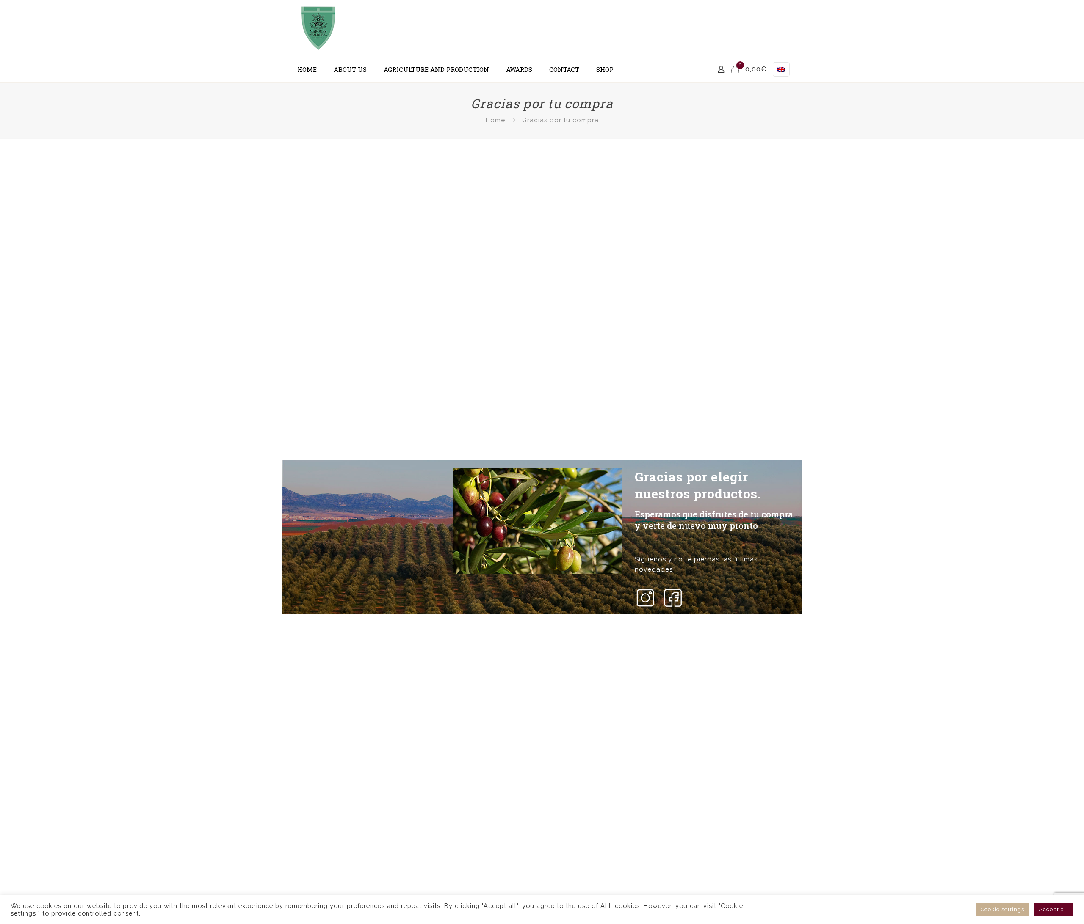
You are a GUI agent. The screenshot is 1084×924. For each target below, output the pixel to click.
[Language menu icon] (781, 69)
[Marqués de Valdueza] (318, 28)
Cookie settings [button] (1002, 909)
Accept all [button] (1053, 909)
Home (495, 120)
